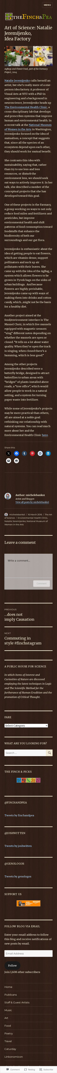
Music (8, 1010)
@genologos (14, 863)
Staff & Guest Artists (16, 1002)
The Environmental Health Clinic (25, 107)
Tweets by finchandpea (19, 815)
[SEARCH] (49, 753)
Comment (42, 583)
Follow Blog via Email (22, 926)
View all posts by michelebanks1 (32, 502)
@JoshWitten (14, 833)
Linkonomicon (13, 1056)
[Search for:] (25, 752)
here (45, 435)
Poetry (8, 1033)
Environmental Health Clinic (32, 518)
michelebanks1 (17, 514)
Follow (12, 965)
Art (6, 1018)
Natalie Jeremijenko (17, 80)
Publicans (10, 994)
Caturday (10, 1049)
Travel (8, 1041)
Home (8, 986)
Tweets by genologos (17, 876)
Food (7, 1025)
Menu (47, 5)
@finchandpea (15, 802)
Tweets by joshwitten (18, 845)
